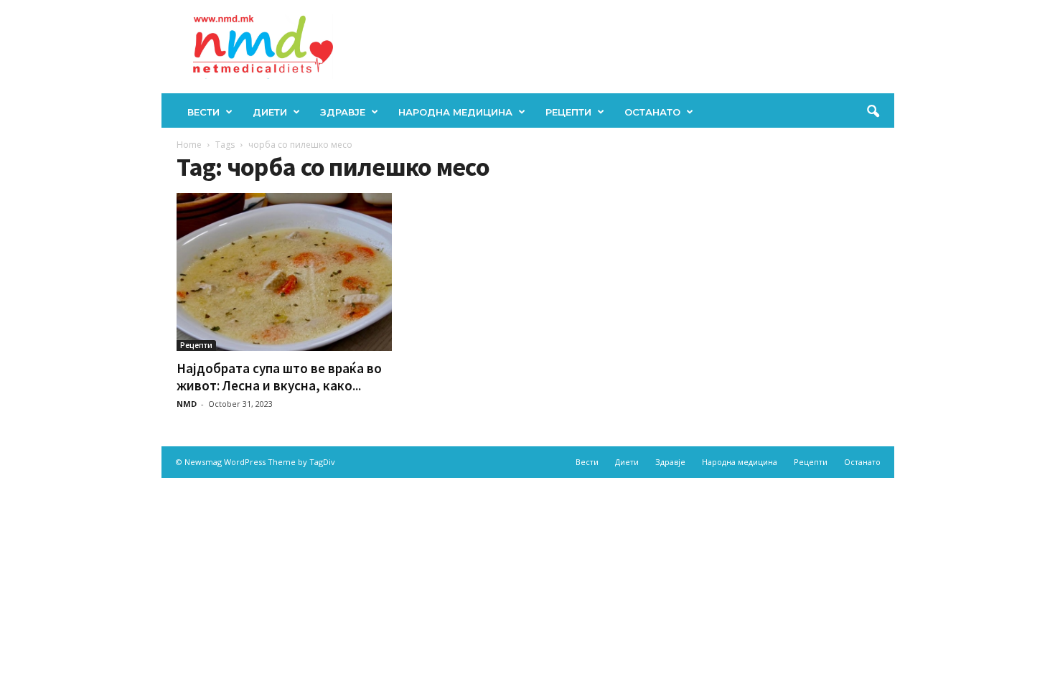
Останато (652, 112)
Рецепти (568, 112)
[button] (872, 112)
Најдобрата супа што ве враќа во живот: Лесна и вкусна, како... (279, 377)
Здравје (342, 112)
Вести (203, 112)
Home (189, 144)
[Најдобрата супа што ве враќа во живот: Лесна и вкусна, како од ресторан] (284, 272)
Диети (270, 112)
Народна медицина (455, 112)
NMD (187, 403)
